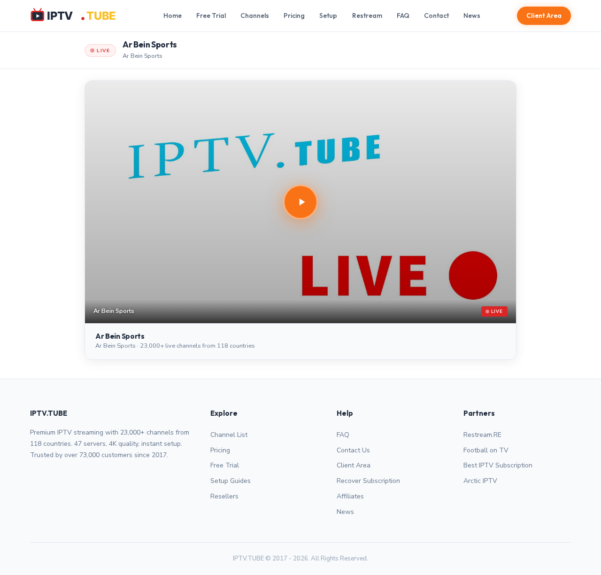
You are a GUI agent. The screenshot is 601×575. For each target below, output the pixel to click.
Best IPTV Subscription (497, 465)
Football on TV (486, 450)
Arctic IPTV (480, 480)
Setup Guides (230, 480)
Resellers (224, 496)
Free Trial (211, 15)
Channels (254, 15)
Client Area (544, 15)
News (471, 15)
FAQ (403, 15)
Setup (328, 15)
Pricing (294, 15)
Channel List (228, 434)
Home (172, 15)
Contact (436, 15)
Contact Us (353, 450)
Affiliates (350, 496)
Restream (367, 15)
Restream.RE (482, 434)
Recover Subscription (368, 480)
